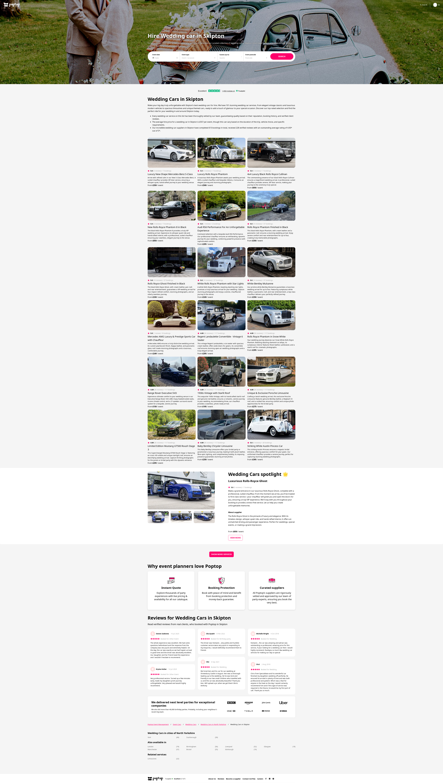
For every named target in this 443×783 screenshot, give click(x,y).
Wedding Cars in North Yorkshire (213, 724)
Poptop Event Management (158, 724)
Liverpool (228, 746)
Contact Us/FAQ (248, 779)
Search (424, 5)
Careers (260, 779)
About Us (212, 779)
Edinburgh (229, 749)
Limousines (152, 759)
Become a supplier (233, 779)
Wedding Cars (190, 724)
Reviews (221, 779)
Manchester (152, 749)
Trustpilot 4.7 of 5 (175, 779)
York (149, 737)
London (150, 746)
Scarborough (191, 737)
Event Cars (177, 724)
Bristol (188, 749)
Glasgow (267, 746)
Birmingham (191, 746)
